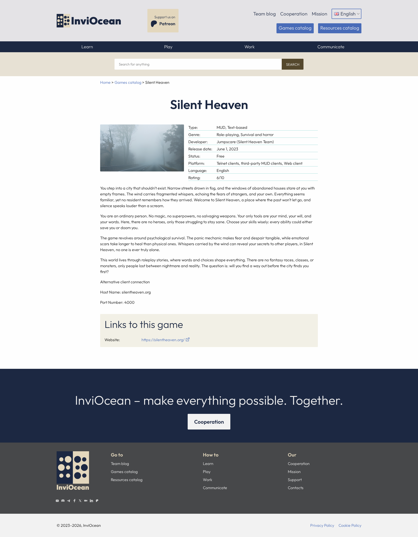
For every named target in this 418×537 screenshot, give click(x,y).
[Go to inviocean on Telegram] (68, 500)
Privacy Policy (322, 525)
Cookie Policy (350, 525)
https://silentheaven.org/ (163, 339)
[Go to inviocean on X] (80, 500)
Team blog (264, 14)
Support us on (164, 20)
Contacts (295, 487)
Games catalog (295, 28)
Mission (319, 14)
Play (168, 46)
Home (105, 82)
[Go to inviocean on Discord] (63, 500)
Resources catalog (339, 28)
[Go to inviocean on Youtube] (57, 500)
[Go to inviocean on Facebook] (74, 500)
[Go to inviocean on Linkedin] (91, 500)
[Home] (89, 20)
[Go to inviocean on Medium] (86, 500)
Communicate (330, 46)
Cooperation (293, 14)
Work (249, 46)
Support (295, 479)
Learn (87, 46)
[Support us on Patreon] (97, 500)
